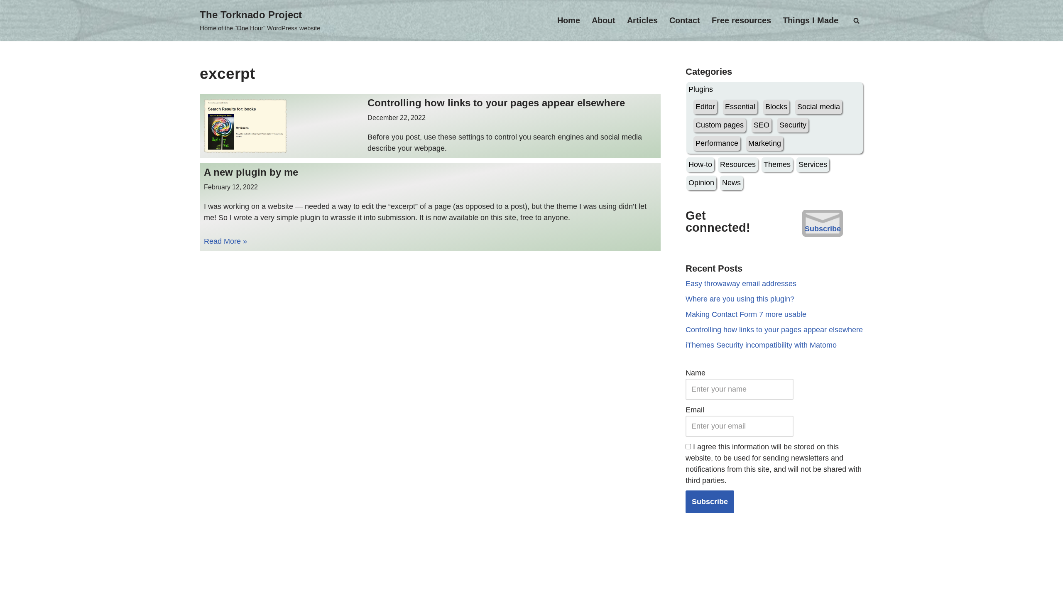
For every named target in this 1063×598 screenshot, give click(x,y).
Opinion (701, 183)
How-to (700, 164)
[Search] (856, 20)
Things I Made (810, 20)
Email (695, 410)
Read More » (225, 241)
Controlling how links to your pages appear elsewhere (496, 102)
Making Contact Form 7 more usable (746, 314)
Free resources (741, 20)
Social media (818, 107)
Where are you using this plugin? (740, 299)
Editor (705, 107)
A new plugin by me (251, 172)
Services (812, 164)
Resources (738, 164)
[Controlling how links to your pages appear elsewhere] (282, 126)
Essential (740, 107)
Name (695, 373)
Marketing (764, 143)
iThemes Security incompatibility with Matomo (761, 345)
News (731, 183)
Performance (717, 143)
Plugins (700, 89)
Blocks (776, 107)
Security (792, 125)
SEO (761, 125)
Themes (777, 164)
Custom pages (720, 125)
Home (568, 20)
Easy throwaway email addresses (741, 283)
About (603, 20)
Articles (642, 20)
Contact (684, 20)
